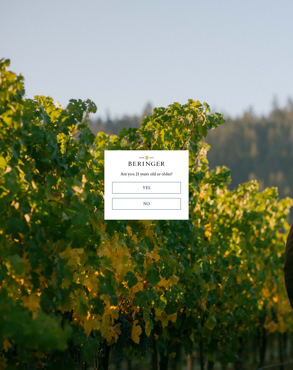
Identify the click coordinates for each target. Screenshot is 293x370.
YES (146, 188)
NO (146, 204)
